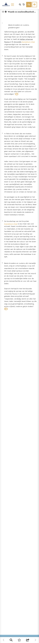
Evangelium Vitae (28, 42)
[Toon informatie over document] (6, 11)
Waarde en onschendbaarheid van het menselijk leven (22, 12)
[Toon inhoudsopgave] (3, 11)
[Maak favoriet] (19, 640)
